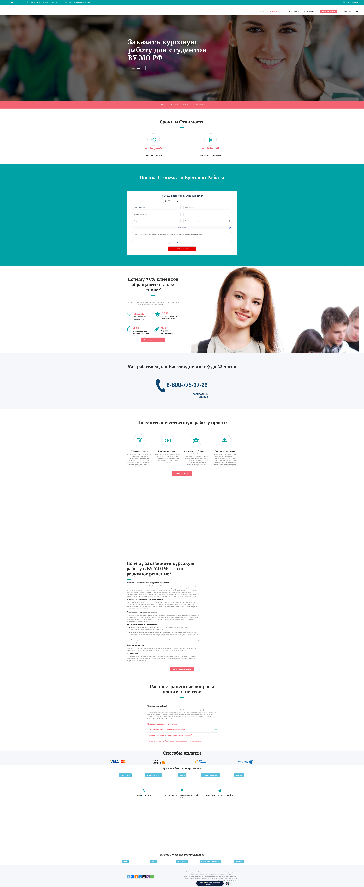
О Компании (309, 11)
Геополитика (125, 775)
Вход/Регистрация (352, 2)
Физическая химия (153, 775)
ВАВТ (125, 861)
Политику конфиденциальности (185, 242)
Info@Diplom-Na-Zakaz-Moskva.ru (79, 2)
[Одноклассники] (136, 876)
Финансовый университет (210, 861)
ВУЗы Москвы (174, 104)
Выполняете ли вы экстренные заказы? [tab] (166, 730)
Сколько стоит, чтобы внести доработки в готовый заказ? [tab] (174, 741)
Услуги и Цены (276, 11)
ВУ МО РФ (186, 104)
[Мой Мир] (140, 876)
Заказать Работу (328, 11)
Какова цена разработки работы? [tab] (162, 724)
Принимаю (182, 242)
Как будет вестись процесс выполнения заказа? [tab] (169, 735)
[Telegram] (128, 876)
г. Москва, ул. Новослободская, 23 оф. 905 (43, 2)
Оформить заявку (182, 473)
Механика (238, 775)
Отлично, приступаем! (153, 340)
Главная (261, 11)
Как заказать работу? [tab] (157, 706)
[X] (144, 876)
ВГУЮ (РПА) (182, 861)
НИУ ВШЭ (239, 861)
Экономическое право (210, 775)
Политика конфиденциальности (227, 880)
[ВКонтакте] (132, 876)
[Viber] (148, 876)
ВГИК (153, 861)
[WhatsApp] (152, 876)
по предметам (193, 768)
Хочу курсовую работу (182, 669)
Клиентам (293, 11)
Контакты (346, 11)
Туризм (182, 775)
